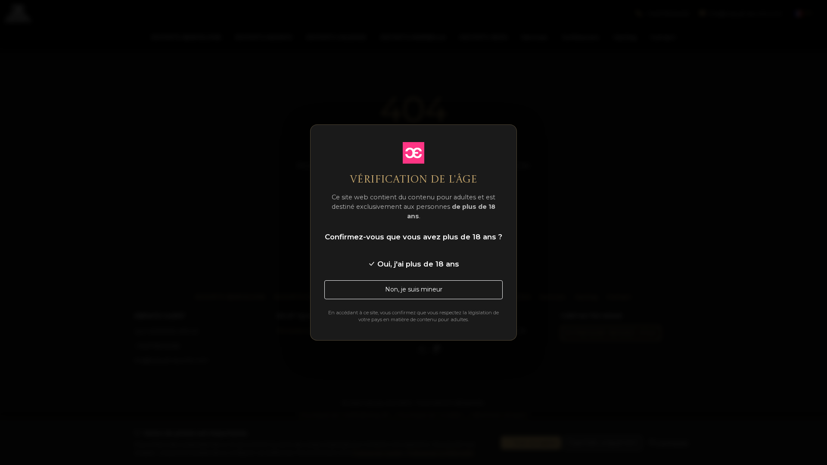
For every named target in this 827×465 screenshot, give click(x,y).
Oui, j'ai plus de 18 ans (417, 264)
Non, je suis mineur (413, 289)
